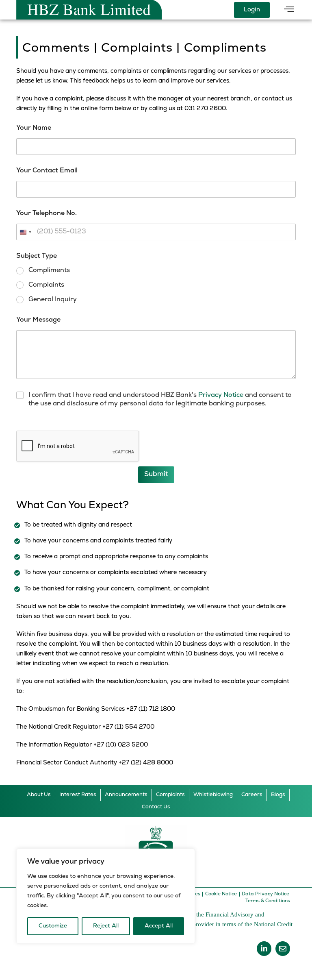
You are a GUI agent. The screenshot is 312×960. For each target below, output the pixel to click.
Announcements (126, 794)
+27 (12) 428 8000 (146, 763)
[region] (105, 896)
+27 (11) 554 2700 (128, 727)
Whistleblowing (213, 794)
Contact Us (156, 807)
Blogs (278, 794)
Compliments (49, 270)
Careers (251, 794)
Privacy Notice (220, 395)
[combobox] (25, 232)
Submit (156, 474)
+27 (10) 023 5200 (120, 745)
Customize (53, 926)
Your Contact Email (47, 171)
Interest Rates (77, 794)
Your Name (33, 128)
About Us (39, 794)
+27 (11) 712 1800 (150, 709)
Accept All (159, 926)
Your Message (38, 320)
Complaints (46, 285)
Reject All (106, 926)
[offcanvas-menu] (289, 9)
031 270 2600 (205, 109)
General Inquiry (52, 299)
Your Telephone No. (46, 213)
